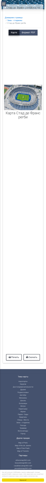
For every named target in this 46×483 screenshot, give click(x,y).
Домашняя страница (13, 17)
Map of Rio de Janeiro (23, 445)
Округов (23, 384)
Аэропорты (23, 381)
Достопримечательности (23, 387)
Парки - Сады (23, 414)
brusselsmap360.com (23, 463)
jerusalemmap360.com (23, 468)
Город (23, 433)
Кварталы (23, 417)
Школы (23, 400)
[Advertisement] (23, 58)
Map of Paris (23, 443)
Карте (14, 32)
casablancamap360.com (23, 466)
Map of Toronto (23, 451)
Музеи (23, 411)
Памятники (23, 409)
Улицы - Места (23, 420)
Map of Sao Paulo (23, 448)
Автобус (23, 395)
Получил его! (23, 480)
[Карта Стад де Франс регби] (23, 97)
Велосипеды (23, 431)
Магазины (23, 398)
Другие (23, 389)
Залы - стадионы (14, 20)
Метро (23, 406)
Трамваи (23, 428)
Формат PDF (28, 32)
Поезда (23, 425)
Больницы (23, 403)
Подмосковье (23, 392)
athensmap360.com (23, 460)
